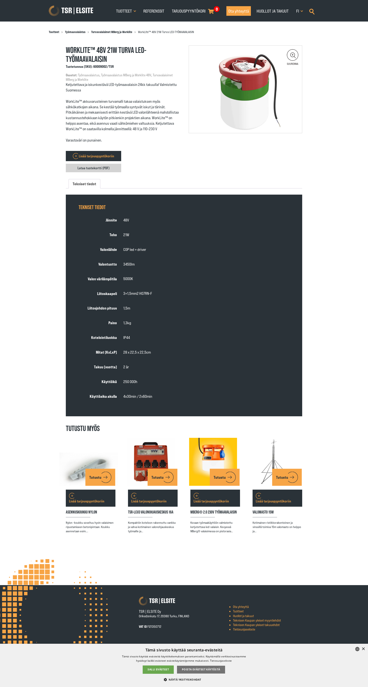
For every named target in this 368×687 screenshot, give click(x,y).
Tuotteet (124, 10)
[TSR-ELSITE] (71, 11)
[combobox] (357, 649)
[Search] (311, 11)
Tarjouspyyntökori (189, 10)
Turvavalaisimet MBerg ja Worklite (111, 32)
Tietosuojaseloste (244, 629)
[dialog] (184, 665)
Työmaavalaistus (75, 32)
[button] (292, 55)
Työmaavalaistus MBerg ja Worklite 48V (126, 75)
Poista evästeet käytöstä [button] (201, 669)
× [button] (363, 649)
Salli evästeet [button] (158, 669)
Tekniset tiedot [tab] (84, 183)
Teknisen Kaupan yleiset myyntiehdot (257, 620)
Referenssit (153, 10)
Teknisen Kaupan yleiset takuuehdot (256, 625)
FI (298, 10)
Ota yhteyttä (238, 10)
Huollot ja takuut (273, 10)
